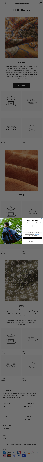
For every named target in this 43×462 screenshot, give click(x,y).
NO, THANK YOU (32, 241)
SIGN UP (32, 238)
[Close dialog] (41, 219)
